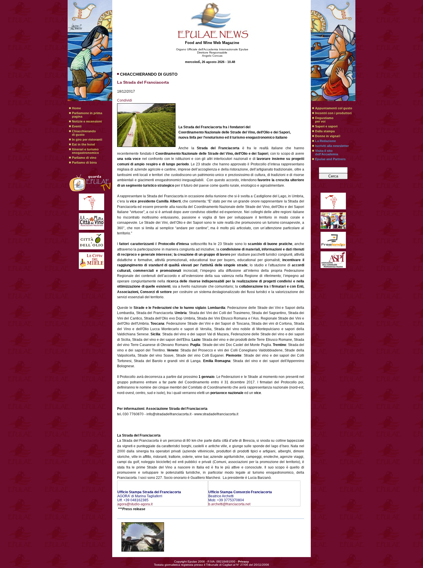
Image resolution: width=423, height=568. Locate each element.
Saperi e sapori (326, 126)
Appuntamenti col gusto (333, 108)
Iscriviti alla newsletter (332, 146)
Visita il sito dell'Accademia (326, 152)
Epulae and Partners (330, 159)
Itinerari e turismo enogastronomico (85, 151)
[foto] (143, 537)
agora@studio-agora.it (135, 504)
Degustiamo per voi (324, 119)
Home (76, 108)
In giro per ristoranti (87, 139)
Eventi (76, 126)
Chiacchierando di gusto (84, 132)
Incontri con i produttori (333, 113)
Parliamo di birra (84, 162)
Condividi (124, 100)
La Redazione (325, 141)
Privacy (243, 561)
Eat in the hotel (83, 144)
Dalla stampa (325, 131)
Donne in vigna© (327, 136)
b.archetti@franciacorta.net (229, 504)
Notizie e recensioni (87, 121)
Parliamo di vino (84, 157)
